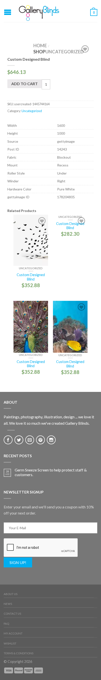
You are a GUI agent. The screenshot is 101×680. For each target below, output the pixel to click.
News (8, 603)
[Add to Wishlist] (85, 49)
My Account (13, 633)
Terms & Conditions (18, 653)
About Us (10, 594)
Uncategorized (64, 51)
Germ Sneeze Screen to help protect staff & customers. (51, 472)
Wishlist (10, 643)
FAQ (6, 623)
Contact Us (12, 613)
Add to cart (24, 83)
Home (40, 45)
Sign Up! (18, 562)
